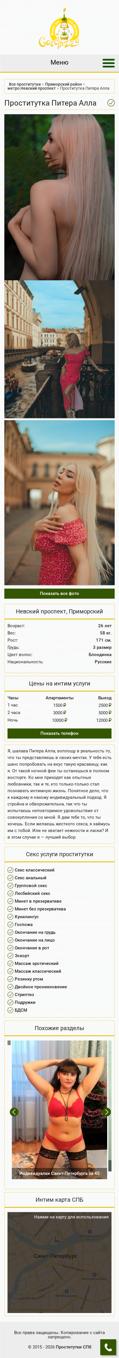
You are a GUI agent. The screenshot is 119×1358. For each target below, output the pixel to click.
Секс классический (35, 870)
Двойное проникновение (41, 986)
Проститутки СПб (73, 1347)
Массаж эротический (37, 963)
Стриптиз (24, 994)
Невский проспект (41, 611)
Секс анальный (31, 877)
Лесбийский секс (32, 893)
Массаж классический (38, 971)
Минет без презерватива (40, 909)
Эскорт (22, 955)
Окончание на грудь (35, 932)
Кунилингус (27, 916)
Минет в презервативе (38, 901)
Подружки (25, 1002)
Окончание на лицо (35, 940)
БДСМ (21, 1010)
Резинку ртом (29, 979)
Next (107, 1112)
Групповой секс (31, 885)
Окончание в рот (32, 948)
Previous (15, 1112)
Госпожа (24, 924)
